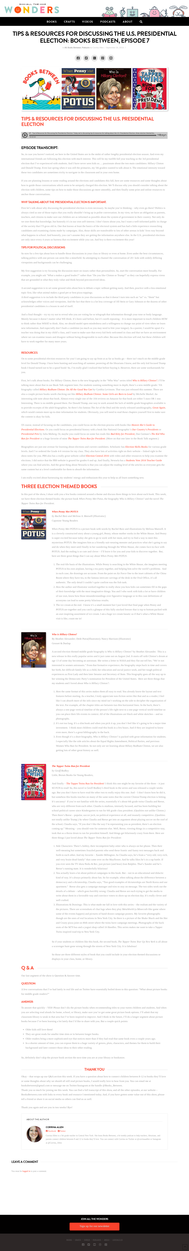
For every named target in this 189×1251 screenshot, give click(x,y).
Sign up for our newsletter (94, 1226)
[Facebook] (83, 1244)
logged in (26, 1171)
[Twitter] (89, 1244)
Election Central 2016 (97, 455)
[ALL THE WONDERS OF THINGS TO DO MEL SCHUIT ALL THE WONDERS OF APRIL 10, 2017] (0, 1198)
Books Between (74, 48)
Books (69, 1240)
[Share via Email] (110, 58)
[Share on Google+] (94, 58)
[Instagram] (100, 1244)
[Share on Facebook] (78, 58)
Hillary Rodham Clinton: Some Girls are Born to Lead (103, 394)
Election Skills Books (136, 446)
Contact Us (118, 1240)
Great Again (159, 407)
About (107, 1240)
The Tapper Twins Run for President (86, 438)
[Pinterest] (106, 1244)
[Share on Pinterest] (102, 58)
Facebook (52, 1131)
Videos (87, 1240)
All (66, 48)
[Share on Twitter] (86, 58)
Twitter (63, 1131)
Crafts (78, 1240)
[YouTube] (94, 1244)
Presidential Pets (30, 434)
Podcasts (86, 48)
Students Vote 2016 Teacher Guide (144, 460)
